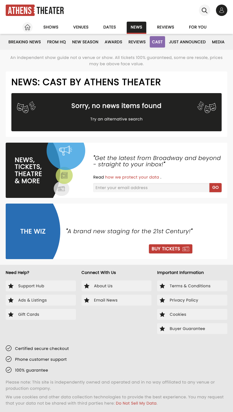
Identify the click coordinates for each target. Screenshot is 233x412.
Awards (113, 42)
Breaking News (25, 42)
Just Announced (187, 42)
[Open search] (204, 10)
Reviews (165, 27)
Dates (109, 27)
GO (215, 187)
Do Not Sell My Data (136, 403)
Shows (51, 27)
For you (198, 27)
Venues (81, 27)
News (136, 27)
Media (218, 42)
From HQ (56, 42)
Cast (157, 42)
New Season (85, 42)
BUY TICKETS (166, 248)
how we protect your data (132, 177)
